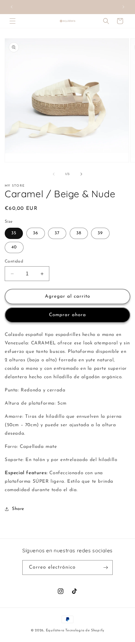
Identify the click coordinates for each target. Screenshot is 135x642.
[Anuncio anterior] (12, 7)
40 (14, 247)
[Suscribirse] (105, 567)
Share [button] (18, 509)
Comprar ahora (67, 315)
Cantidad (14, 261)
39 (100, 233)
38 (78, 233)
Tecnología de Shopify (84, 630)
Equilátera (55, 630)
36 (35, 233)
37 (57, 233)
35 (13, 233)
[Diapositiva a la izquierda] (54, 174)
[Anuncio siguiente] (123, 7)
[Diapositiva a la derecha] (81, 174)
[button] (12, 21)
